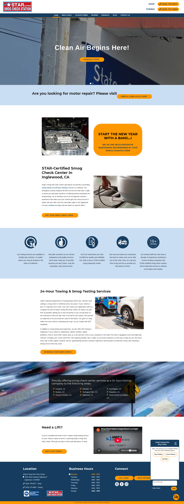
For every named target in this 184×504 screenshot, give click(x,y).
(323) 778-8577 (169, 4)
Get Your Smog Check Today (59, 215)
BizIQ (154, 488)
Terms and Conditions (103, 502)
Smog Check (67, 15)
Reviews (94, 15)
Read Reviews (144, 478)
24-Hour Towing (81, 15)
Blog (115, 15)
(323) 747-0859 (169, 9)
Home (56, 15)
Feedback (105, 15)
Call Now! (165, 459)
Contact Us (125, 15)
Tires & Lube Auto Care (134, 96)
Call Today (91, 63)
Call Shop (124, 478)
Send (173, 488)
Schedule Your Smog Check (57, 352)
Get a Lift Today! (53, 451)
